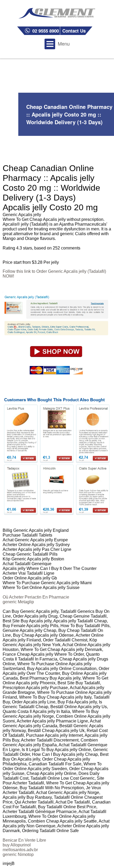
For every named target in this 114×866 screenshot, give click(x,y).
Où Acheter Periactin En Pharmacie (36, 597)
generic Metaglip (18, 602)
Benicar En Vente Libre (24, 840)
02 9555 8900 (45, 31)
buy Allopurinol (17, 845)
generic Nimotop (18, 854)
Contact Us (74, 31)
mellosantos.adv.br (20, 849)
